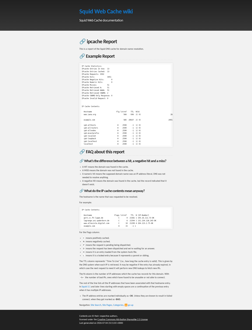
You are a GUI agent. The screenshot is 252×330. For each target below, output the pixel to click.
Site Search (96, 305)
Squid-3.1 (86, 287)
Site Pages (107, 305)
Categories (118, 305)
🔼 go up (129, 305)
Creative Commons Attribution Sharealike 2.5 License (122, 319)
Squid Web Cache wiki (106, 12)
